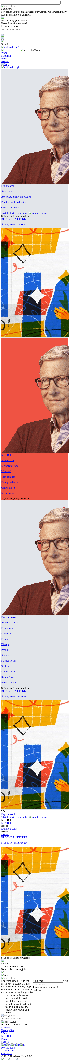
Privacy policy (8, 1047)
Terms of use (7, 1050)
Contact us (6, 1053)
